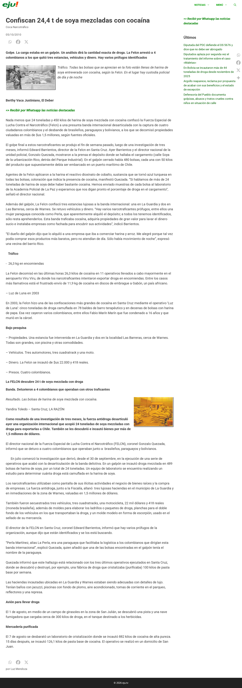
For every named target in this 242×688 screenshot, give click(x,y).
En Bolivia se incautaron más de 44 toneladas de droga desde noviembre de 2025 (209, 72)
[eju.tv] (11, 5)
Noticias (199, 4)
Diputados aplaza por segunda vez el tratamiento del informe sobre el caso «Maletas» (207, 58)
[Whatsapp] (10, 42)
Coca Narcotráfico (17, 27)
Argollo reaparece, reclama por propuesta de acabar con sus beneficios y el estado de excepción (209, 85)
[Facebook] (18, 42)
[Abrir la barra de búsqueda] (235, 5)
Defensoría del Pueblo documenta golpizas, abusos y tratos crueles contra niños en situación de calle (208, 99)
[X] (26, 42)
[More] (238, 78)
